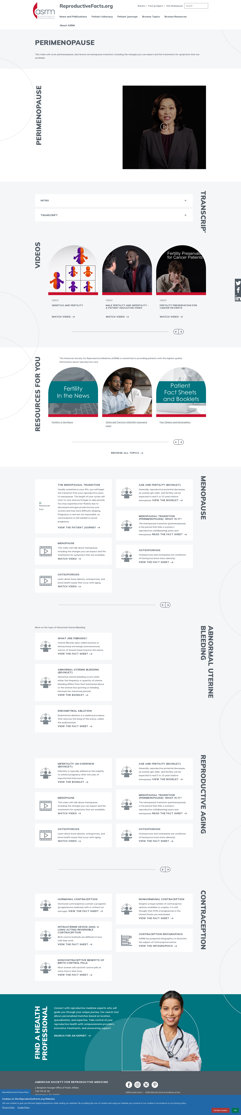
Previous (176, 331)
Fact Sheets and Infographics (175, 422)
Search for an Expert (70, 1035)
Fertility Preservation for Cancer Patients (178, 306)
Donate (141, 6)
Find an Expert (155, 6)
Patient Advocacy (102, 16)
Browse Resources (176, 16)
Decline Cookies (220, 1110)
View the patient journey (77, 527)
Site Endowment (174, 6)
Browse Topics (151, 16)
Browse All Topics (125, 452)
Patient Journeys (127, 16)
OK (235, 1110)
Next (181, 331)
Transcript (49, 215)
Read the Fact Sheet (167, 534)
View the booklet (71, 694)
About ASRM (67, 25)
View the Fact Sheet (154, 562)
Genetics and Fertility (67, 305)
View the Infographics (156, 945)
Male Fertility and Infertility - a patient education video (127, 306)
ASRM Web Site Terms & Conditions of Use (162, 1092)
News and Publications (73, 16)
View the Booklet (165, 500)
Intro (45, 200)
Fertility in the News (62, 422)
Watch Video (61, 316)
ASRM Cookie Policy (134, 1092)
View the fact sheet (73, 653)
